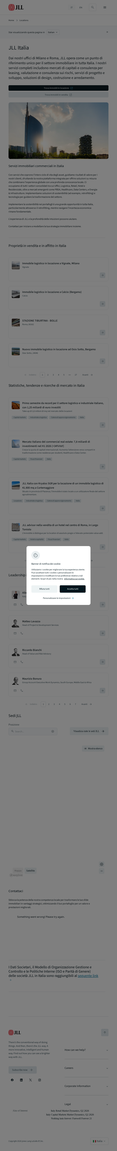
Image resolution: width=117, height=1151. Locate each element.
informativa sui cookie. (74, 578)
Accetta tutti (72, 589)
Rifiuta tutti (44, 589)
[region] (58, 575)
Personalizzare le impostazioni (58, 598)
